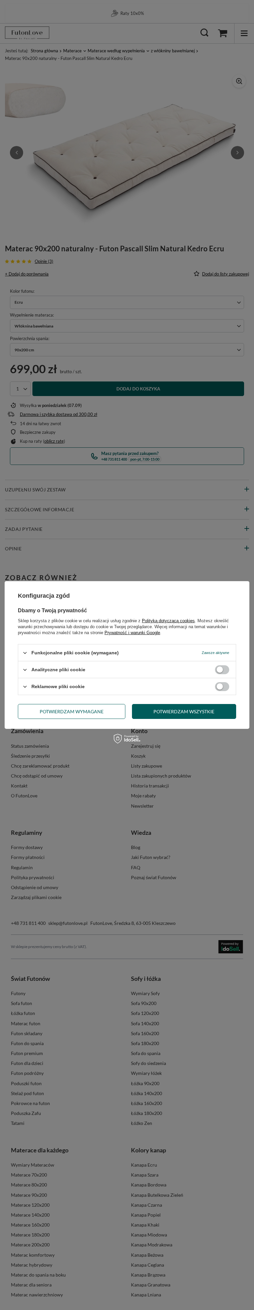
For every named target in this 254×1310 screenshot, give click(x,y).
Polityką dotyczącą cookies (168, 620)
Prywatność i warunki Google (132, 632)
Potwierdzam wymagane (72, 711)
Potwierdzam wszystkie (183, 711)
